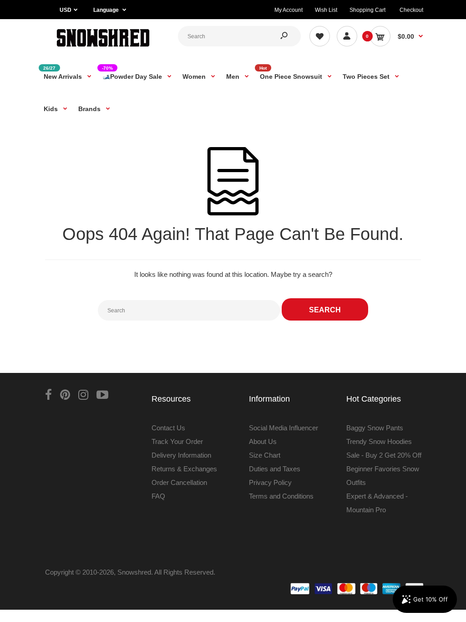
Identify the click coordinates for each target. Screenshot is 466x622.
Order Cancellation (179, 482)
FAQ (158, 496)
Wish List (326, 10)
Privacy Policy (270, 482)
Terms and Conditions (281, 496)
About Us (263, 441)
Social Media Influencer (283, 428)
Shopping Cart (367, 10)
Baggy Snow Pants (374, 428)
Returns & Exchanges (184, 469)
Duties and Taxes (274, 469)
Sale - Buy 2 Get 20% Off (383, 455)
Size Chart (264, 455)
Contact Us (168, 428)
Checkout (411, 10)
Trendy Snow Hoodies (379, 441)
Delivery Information (181, 455)
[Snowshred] (103, 47)
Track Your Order (177, 441)
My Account (288, 10)
